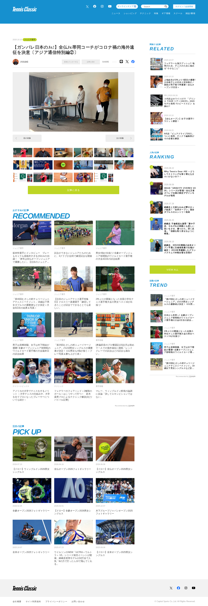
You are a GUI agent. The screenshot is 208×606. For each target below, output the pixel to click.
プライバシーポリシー (56, 601)
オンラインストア (125, 6)
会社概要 (17, 601)
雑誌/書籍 (190, 13)
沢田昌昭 (24, 62)
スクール (178, 13)
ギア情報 (166, 13)
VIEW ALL (173, 269)
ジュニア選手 (29, 40)
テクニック (145, 13)
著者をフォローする (71, 62)
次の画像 (120, 138)
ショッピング (130, 13)
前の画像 (27, 138)
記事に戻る (73, 190)
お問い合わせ (78, 601)
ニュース (116, 13)
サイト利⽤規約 (33, 601)
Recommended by (121, 406)
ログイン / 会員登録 (184, 6)
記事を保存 (91, 62)
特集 (156, 13)
